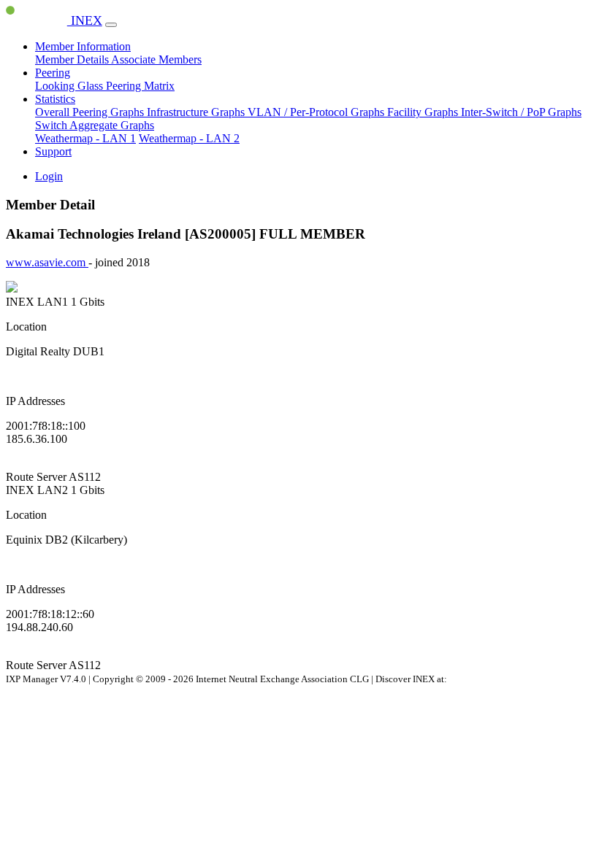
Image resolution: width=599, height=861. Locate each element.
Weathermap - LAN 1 (85, 138)
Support (53, 151)
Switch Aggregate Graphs (94, 125)
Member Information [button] (83, 46)
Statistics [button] (55, 99)
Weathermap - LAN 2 (189, 138)
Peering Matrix (140, 86)
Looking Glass (70, 86)
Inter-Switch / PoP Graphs (521, 112)
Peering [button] (52, 72)
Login (49, 176)
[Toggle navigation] (111, 25)
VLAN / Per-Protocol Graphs (317, 112)
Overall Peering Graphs (91, 112)
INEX (84, 20)
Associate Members (156, 59)
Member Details (73, 59)
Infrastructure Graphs (197, 112)
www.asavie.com (47, 262)
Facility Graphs (424, 112)
